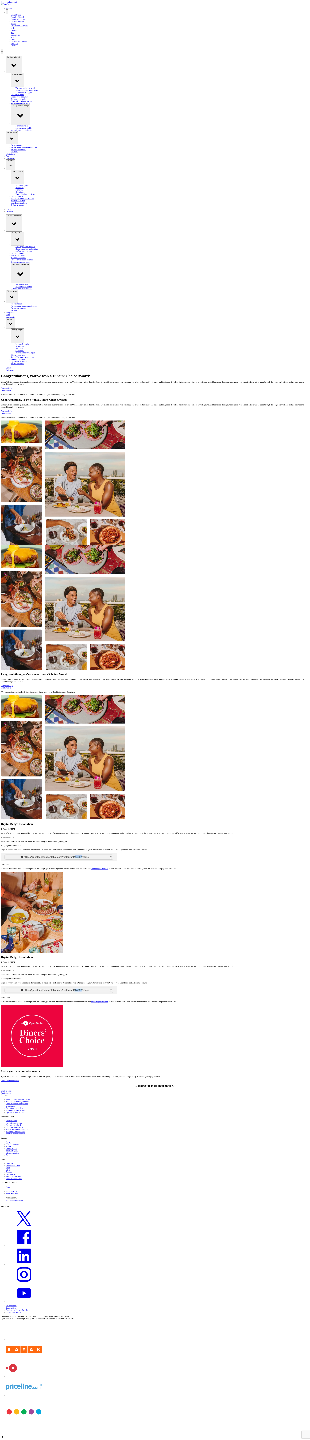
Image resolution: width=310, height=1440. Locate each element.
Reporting (9, 1155)
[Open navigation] (2, 50)
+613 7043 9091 (12, 1193)
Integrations (10, 154)
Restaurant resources (14, 1179)
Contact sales (6, 390)
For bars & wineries (18, 150)
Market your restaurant (19, 97)
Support (9, 8)
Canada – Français (18, 19)
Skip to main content (9, 2)
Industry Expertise (22, 185)
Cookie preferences (13, 1312)
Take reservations (17, 95)
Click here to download (10, 1081)
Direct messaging (12, 1153)
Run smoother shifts (18, 99)
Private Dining (11, 1146)
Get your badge (7, 388)
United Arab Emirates (19, 41)
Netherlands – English (19, 26)
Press (8, 1168)
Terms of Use (11, 1308)
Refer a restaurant (17, 205)
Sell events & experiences (20, 103)
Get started (10, 211)
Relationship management (16, 1110)
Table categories (12, 1151)
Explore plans (6, 1091)
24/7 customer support (24, 92)
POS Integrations (12, 1144)
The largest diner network (25, 88)
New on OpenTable (13, 1176)
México (13, 30)
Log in (8, 209)
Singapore (14, 44)
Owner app (10, 1142)
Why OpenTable (17, 74)
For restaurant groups (14, 1123)
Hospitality (20, 188)
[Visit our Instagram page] (24, 1283)
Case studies (10, 158)
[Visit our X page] (24, 1227)
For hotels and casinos (14, 1127)
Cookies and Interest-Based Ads (18, 1310)
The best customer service (16, 1134)
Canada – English (17, 17)
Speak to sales (11, 1191)
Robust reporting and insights (27, 90)
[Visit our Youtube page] (24, 1302)
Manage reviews (22, 126)
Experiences (10, 1106)
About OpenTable (13, 1166)
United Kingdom (17, 21)
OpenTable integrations (15, 1112)
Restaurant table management (17, 1104)
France (13, 39)
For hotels (14, 152)
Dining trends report (18, 196)
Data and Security (12, 1174)
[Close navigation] (2, 52)
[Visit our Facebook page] (24, 1246)
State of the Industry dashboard (22, 199)
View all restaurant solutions (21, 130)
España (13, 24)
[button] (155, 1437)
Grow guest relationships (20, 106)
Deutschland (15, 35)
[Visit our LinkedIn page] (24, 1264)
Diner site (9, 1163)
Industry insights (17, 171)
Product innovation (18, 201)
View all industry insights (25, 194)
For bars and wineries (14, 1125)
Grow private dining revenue (22, 101)
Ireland (13, 37)
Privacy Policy (11, 1306)
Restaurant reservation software (18, 1099)
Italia (12, 33)
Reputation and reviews (15, 1108)
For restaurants (16, 145)
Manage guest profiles (24, 128)
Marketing (19, 190)
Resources (10, 161)
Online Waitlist (11, 1149)
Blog (8, 1170)
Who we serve (12, 132)
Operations (20, 192)
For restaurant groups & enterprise (24, 147)
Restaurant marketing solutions (17, 1101)
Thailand (14, 46)
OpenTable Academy (19, 203)
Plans (8, 156)
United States (16, 15)
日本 (13, 28)
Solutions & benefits (14, 57)
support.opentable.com (99, 869)
